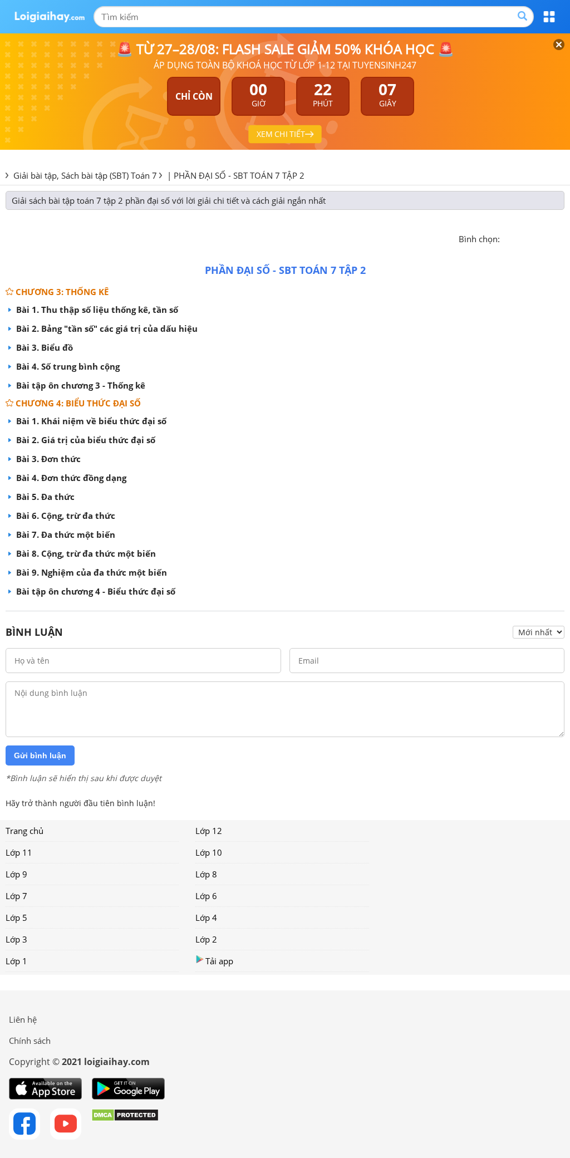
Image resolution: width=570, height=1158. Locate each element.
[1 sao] (508, 237)
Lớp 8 (206, 874)
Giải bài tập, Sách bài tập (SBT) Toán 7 (85, 175)
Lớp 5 (16, 917)
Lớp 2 (206, 939)
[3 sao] (535, 237)
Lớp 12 (208, 830)
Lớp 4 (206, 917)
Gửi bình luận (40, 755)
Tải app (219, 960)
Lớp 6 (206, 895)
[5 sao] (562, 237)
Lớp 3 (16, 939)
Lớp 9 (16, 874)
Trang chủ (24, 830)
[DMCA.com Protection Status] (125, 1124)
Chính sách (30, 1040)
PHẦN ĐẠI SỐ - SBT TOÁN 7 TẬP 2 (239, 175)
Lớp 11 (19, 852)
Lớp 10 (208, 852)
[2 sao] (522, 237)
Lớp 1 (16, 960)
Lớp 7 (16, 895)
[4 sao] (549, 237)
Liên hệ (23, 1019)
